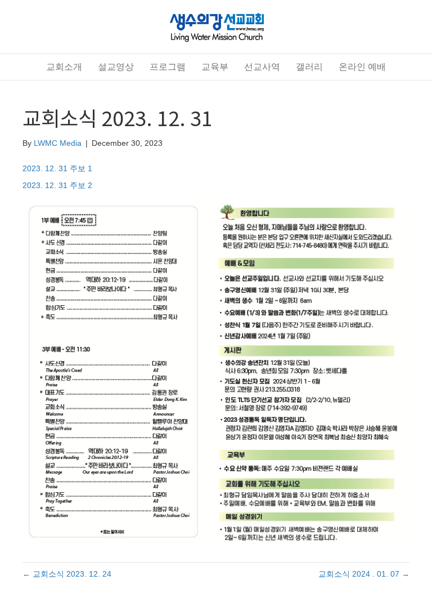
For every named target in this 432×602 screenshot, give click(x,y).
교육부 (214, 67)
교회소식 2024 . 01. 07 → (364, 573)
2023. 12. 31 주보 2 (57, 185)
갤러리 (309, 67)
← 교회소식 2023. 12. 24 (66, 573)
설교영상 (116, 67)
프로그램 (168, 67)
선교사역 (262, 67)
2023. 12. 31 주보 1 (57, 168)
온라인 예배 (362, 67)
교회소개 (64, 67)
